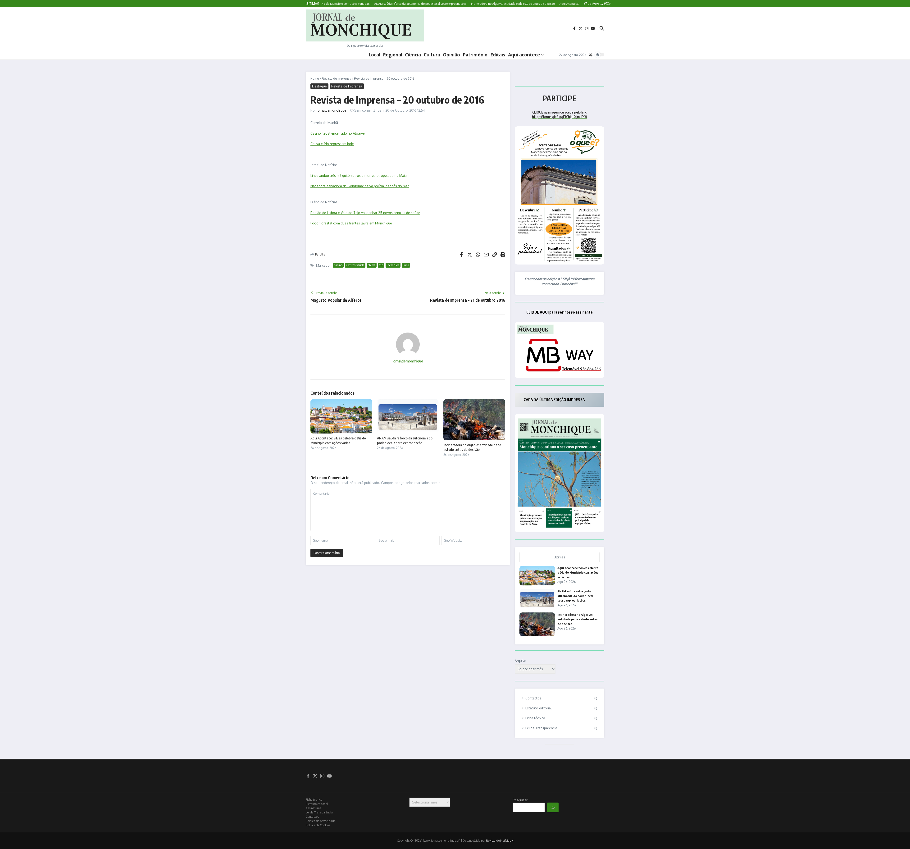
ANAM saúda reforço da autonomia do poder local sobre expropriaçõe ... (404, 440)
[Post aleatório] (590, 55)
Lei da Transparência (319, 812)
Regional (392, 55)
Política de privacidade (320, 821)
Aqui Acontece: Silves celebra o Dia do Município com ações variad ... (338, 440)
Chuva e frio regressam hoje (332, 144)
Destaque (319, 86)
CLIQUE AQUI (537, 312)
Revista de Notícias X (499, 840)
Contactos (312, 816)
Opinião (451, 55)
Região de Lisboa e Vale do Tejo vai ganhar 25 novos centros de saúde (365, 213)
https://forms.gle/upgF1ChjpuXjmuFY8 (559, 116)
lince (406, 265)
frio (381, 265)
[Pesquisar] (553, 807)
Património (475, 55)
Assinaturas (313, 808)
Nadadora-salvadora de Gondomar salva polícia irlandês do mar (359, 186)
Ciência (413, 55)
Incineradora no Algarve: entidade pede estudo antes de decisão (472, 447)
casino (338, 265)
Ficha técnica (314, 799)
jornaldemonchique (331, 110)
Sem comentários (367, 110)
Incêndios (393, 265)
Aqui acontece (524, 55)
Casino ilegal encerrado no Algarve (337, 133)
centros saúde (355, 265)
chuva (371, 265)
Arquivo (520, 661)
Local (374, 55)
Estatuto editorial (317, 804)
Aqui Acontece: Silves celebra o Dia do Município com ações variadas (577, 572)
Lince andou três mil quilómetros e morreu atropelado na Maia (358, 175)
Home (314, 78)
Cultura (432, 55)
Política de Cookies (318, 825)
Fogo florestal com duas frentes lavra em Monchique (351, 223)
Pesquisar (520, 800)
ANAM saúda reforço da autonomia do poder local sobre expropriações (575, 595)
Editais (497, 55)
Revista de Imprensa (336, 78)
